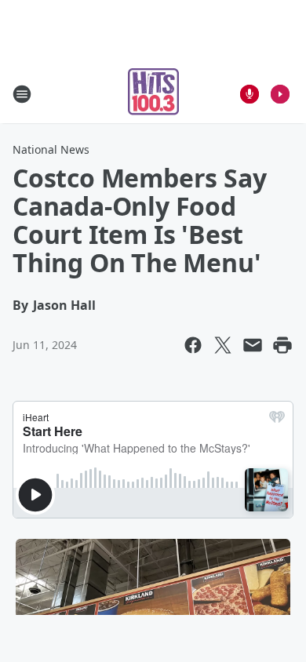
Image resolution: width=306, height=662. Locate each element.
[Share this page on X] (223, 345)
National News (51, 149)
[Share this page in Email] (253, 345)
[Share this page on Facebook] (193, 345)
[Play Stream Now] (280, 94)
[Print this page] (282, 345)
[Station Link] (153, 93)
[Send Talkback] (249, 94)
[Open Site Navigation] (22, 94)
